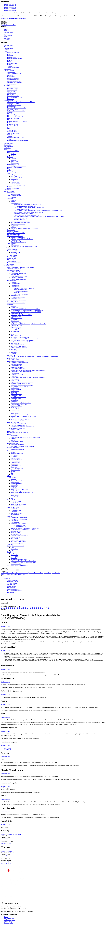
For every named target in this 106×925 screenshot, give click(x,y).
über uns (13, 452)
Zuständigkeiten (15, 274)
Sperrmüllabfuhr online (13, 96)
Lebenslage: (4, 604)
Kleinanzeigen (11, 94)
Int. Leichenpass (15, 331)
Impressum (7, 38)
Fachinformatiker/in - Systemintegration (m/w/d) (26, 215)
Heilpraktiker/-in (15, 321)
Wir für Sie (7, 85)
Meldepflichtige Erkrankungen (19, 335)
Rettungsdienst (14, 511)
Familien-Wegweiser (16, 389)
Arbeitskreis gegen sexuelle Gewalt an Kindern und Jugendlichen (28, 370)
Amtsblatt (13, 197)
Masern (12, 334)
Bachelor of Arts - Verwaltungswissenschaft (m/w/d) (27, 204)
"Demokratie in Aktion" (20, 526)
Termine (13, 201)
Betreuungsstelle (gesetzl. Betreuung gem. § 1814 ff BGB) (26, 312)
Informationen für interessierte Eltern (20, 222)
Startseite (6, 29)
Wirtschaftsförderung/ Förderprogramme (17, 140)
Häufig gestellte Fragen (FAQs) (19, 276)
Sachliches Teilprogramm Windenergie (24, 288)
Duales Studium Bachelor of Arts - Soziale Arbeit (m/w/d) (29, 207)
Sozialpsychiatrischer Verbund (18, 346)
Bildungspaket (14, 520)
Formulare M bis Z (15, 254)
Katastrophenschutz (16, 510)
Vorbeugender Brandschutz (18, 297)
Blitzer (12, 553)
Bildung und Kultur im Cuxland (19, 519)
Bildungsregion (15, 379)
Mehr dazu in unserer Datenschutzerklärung (13, 18)
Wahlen (9, 64)
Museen (13, 440)
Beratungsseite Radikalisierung (19, 517)
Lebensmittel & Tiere (12, 124)
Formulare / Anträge (12, 88)
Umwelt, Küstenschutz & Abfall (15, 137)
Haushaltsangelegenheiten (14, 81)
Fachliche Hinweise (16, 531)
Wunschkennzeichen (16, 564)
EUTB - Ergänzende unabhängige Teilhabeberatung (24, 529)
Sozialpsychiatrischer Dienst (18, 344)
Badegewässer (14, 307)
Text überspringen (5, 626)
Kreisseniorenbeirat (16, 501)
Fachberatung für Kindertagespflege (20, 386)
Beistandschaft (14, 376)
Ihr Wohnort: (4, 606)
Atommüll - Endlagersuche (14, 103)
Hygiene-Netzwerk (12, 115)
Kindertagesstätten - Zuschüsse (19, 404)
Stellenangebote (11, 84)
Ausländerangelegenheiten (14, 105)
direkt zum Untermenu (10, 8)
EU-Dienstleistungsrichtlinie (14, 97)
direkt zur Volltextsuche (10, 5)
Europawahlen (14, 176)
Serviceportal (19, 573)
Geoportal (13, 155)
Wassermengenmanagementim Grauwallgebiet (18, 429)
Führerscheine (14, 555)
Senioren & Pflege (12, 131)
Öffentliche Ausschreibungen (15, 82)
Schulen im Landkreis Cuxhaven (19, 489)
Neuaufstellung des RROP (21, 291)
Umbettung (13, 353)
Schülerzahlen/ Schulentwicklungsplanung (22, 492)
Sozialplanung (14, 538)
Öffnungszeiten (8, 35)
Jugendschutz (14, 401)
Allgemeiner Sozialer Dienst (18, 368)
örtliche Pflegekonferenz (17, 502)
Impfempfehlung (15, 330)
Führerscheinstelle (8, 921)
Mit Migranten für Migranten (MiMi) (20, 337)
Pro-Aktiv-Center (15, 409)
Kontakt (6, 36)
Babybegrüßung (15, 373)
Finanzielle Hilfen (15, 532)
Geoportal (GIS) (11, 91)
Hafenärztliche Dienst (16, 318)
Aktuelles (6, 30)
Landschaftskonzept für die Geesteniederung (22, 426)
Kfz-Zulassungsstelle (9, 920)
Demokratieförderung (16, 480)
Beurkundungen (15, 380)
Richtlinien (13, 158)
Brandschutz (14, 508)
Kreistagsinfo (43, 573)
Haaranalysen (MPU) (16, 316)
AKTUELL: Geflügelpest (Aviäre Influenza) (22, 446)
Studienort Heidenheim (23, 209)
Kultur (9, 122)
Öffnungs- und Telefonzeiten (18, 273)
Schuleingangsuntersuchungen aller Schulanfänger (24, 341)
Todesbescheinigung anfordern (19, 347)
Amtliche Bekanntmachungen (8, 573)
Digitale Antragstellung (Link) (18, 279)
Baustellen (37, 573)
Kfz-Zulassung (14, 556)
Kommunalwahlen (15, 182)
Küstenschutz (14, 549)
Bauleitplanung (15, 285)
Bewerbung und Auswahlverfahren (20, 221)
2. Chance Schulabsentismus (15, 494)
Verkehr (9, 139)
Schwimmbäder (15, 343)
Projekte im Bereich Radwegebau (19, 559)
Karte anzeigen (5, 838)
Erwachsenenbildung (16, 483)
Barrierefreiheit (11, 76)
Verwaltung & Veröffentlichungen (9, 69)
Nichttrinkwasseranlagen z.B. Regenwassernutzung (24, 338)
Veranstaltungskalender (17, 441)
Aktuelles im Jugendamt (17, 367)
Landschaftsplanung (16, 465)
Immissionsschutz (15, 295)
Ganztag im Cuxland (12, 109)
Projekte (13, 471)
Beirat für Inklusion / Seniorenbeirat (16, 108)
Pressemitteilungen (12, 63)
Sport (12, 498)
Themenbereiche (8, 100)
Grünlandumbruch (15, 462)
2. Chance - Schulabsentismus (15, 412)
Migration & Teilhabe (13, 125)
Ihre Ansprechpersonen (17, 453)
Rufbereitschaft (15, 410)
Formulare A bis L (15, 252)
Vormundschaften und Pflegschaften (20, 419)
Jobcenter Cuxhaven (16, 534)
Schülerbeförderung (16, 491)
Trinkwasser (14, 349)
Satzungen (13, 160)
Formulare (57, 573)
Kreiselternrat (14, 496)
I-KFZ (5, 33)
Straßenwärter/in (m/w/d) (20, 218)
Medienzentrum (15, 486)
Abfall (12, 547)
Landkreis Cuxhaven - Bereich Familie (11, 834)
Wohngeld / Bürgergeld (17, 543)
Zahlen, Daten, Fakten (13, 67)
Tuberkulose (14, 352)
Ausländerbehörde (9, 918)
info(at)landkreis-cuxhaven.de (13, 861)
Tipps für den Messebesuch (18, 224)
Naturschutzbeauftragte (17, 468)
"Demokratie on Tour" (20, 525)
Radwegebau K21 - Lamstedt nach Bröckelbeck (23, 561)
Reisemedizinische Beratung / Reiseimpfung (22, 340)
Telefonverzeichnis (12, 90)
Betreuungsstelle (8, 923)
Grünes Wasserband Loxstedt (18, 423)
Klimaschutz (10, 120)
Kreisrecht (10, 55)
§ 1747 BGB (7, 748)
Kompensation (14, 464)
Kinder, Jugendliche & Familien (15, 117)
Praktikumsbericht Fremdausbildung (26, 206)
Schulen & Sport (11, 130)
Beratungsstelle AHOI (16, 365)
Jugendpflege (14, 400)
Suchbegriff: (4, 603)
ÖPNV (9, 128)
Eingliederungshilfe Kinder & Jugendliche (22, 382)
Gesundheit (10, 112)
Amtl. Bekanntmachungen (14, 73)
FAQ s (15, 350)
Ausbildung (10, 75)
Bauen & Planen (11, 106)
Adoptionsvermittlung (16, 364)
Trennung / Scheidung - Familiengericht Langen (23, 416)
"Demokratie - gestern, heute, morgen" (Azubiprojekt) (25, 228)
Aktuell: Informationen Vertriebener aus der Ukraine (21, 102)
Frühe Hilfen (14, 392)
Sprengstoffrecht (15, 514)
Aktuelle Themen (15, 271)
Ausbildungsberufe (16, 203)
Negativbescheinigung (16, 406)
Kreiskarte (13, 154)
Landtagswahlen (15, 180)
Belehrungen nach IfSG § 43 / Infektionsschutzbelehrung (25, 309)
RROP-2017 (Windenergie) (21, 294)
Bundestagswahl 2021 (20, 185)
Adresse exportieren (6, 843)
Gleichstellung (11, 114)
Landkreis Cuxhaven (6, 851)
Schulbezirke (14, 488)
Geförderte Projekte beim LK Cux (16, 79)
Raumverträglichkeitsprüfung (21, 289)
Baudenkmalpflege (15, 283)
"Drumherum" (14, 225)
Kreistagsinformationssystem (14, 58)
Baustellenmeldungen (13, 78)
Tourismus (10, 136)
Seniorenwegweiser (16, 505)
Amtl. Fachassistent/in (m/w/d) (22, 219)
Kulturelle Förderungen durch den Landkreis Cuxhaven (25, 437)
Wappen (9, 66)
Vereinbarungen (15, 163)
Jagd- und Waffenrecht (16, 513)
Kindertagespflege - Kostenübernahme (21, 403)
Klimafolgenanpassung (13, 118)
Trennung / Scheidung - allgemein (19, 415)
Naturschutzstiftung (16, 470)
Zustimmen (4, 23)
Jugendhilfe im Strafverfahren (18, 397)
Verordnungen (14, 161)
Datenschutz (7, 39)
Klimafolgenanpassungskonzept (19, 425)
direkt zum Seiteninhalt (10, 10)
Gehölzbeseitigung (15, 461)
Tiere (12, 473)
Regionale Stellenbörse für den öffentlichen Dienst (24, 246)
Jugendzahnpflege (15, 333)
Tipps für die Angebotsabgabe (18, 242)
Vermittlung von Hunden (17, 444)
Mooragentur (14, 467)
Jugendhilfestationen (16, 398)
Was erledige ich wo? (12, 87)
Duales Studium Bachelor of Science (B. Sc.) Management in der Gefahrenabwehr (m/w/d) (38, 210)
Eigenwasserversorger (16, 313)
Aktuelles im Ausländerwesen (8, 47)
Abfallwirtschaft (11, 93)
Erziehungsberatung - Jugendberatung (20, 383)
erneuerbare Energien (16, 459)
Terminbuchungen (8, 32)
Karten (9, 54)
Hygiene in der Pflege (16, 325)
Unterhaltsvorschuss (16, 417)
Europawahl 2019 (18, 177)
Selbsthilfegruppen (15, 537)
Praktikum (13, 227)
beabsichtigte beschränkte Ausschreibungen (22, 239)
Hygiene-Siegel (18, 328)
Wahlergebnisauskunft (16, 174)
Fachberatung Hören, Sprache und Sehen (21, 315)
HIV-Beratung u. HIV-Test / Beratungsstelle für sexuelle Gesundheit (28, 324)
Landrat (9, 61)
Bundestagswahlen (15, 183)
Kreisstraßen (14, 558)
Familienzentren (15, 391)
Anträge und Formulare (17, 277)
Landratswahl (14, 179)
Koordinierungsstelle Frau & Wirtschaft (17, 121)
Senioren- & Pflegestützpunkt (18, 504)
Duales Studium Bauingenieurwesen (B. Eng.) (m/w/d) (28, 212)
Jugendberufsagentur (16, 395)
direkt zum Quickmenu (10, 4)
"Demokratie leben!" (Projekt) (18, 523)
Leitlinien (13, 438)
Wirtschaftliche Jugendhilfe (18, 420)
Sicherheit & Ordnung (13, 133)
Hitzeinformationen (16, 322)
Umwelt (13, 550)
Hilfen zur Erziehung (16, 394)
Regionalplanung (15, 286)
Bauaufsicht (14, 282)
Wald (12, 474)
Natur (8, 127)
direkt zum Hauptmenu (10, 7)
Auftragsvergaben (15, 240)
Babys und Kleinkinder (17, 374)
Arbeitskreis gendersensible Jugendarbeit (21, 371)
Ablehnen (3, 21)
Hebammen (14, 319)
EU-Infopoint (10, 99)
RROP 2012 (17, 292)
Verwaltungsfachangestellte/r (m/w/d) (23, 213)
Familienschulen (15, 388)
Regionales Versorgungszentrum (19, 535)
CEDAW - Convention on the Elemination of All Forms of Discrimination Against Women (34, 356)
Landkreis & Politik (7, 50)
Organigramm (11, 72)
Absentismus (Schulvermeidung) (19, 362)
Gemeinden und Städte (13, 52)
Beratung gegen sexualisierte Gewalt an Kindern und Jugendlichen (28, 377)
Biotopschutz (14, 455)
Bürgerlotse (10, 60)
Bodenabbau (14, 456)
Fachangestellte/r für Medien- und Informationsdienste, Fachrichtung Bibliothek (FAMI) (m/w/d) (39, 216)
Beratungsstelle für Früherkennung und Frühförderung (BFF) (27, 310)
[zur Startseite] (8, 25)
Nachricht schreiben (6, 863)
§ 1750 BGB (7, 749)
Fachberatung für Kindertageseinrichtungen (22, 385)
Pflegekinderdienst (15, 407)
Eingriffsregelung (15, 458)
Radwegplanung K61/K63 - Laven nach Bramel (23, 562)
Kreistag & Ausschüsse (13, 57)
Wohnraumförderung (16, 298)
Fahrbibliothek (14, 435)
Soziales (9, 134)
